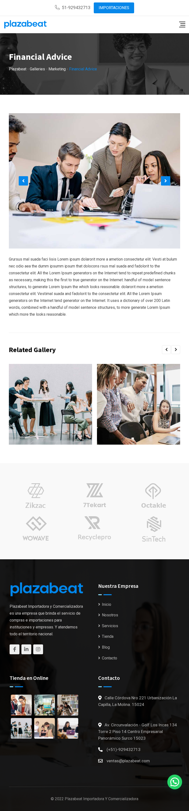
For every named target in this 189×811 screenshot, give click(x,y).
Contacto (109, 658)
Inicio (106, 604)
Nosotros (110, 615)
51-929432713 (76, 7)
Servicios (110, 626)
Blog (106, 647)
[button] (23, 181)
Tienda (107, 636)
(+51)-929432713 (124, 749)
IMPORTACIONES (114, 7)
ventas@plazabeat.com (128, 760)
